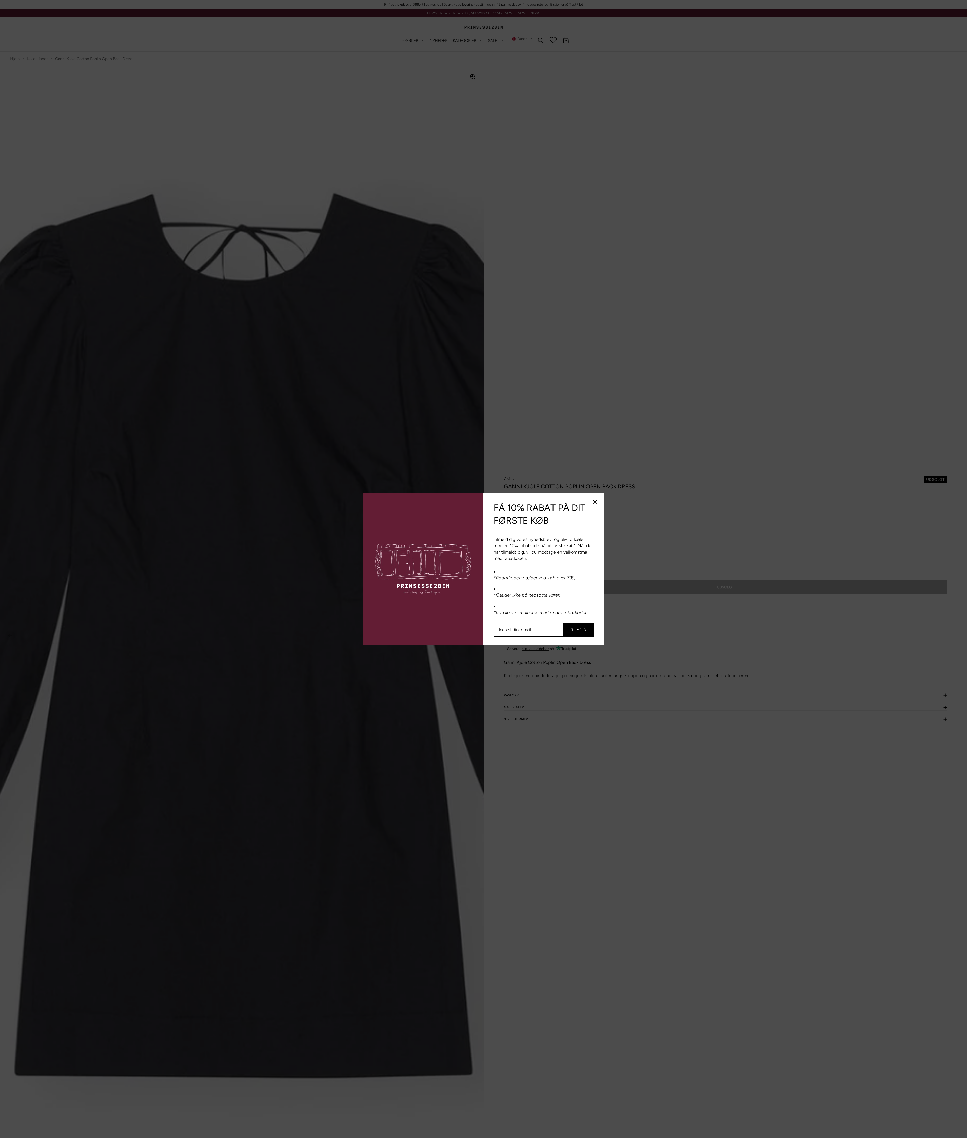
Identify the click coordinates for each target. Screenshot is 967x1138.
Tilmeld (578, 630)
